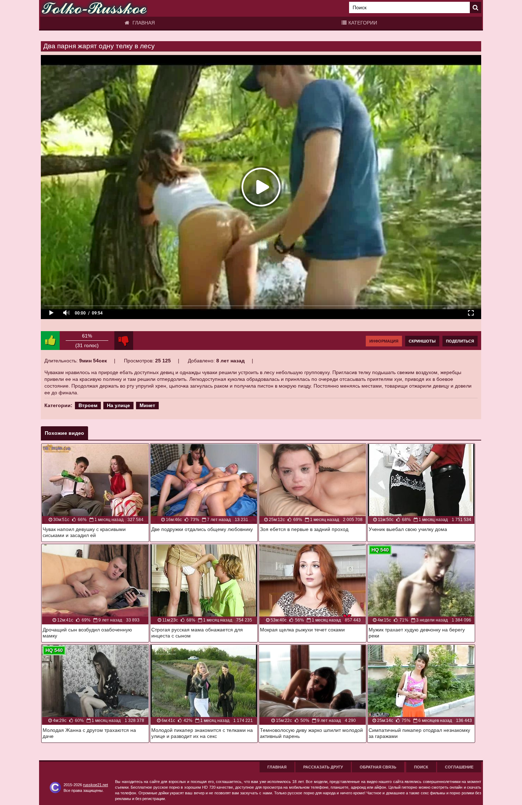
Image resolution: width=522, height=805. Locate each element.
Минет (147, 405)
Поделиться (460, 341)
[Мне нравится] (50, 340)
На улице (118, 405)
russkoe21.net (95, 785)
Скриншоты (422, 341)
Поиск (421, 767)
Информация (383, 341)
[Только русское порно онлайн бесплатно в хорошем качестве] (94, 8)
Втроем (87, 405)
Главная (143, 23)
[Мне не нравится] (123, 340)
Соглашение (459, 767)
